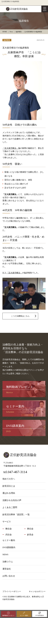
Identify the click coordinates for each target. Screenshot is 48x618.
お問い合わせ (8, 576)
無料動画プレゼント (8, 615)
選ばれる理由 (8, 493)
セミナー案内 (24, 615)
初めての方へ (8, 479)
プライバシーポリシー (11, 591)
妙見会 (30, 534)
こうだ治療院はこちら (20, 316)
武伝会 (8, 534)
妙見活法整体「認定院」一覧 (16, 514)
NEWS (5, 554)
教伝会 (8, 529)
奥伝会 (30, 529)
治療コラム (7, 561)
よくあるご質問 (9, 507)
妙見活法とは (8, 486)
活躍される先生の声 (11, 500)
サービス (6, 521)
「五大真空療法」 (10, 148)
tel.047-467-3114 (15, 472)
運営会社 (6, 569)
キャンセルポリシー (37, 591)
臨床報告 (7, 40)
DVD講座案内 (39, 615)
